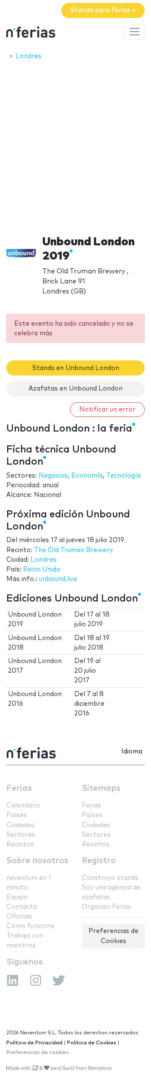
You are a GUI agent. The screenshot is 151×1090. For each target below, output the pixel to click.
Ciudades (20, 825)
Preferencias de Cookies (113, 936)
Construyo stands (110, 878)
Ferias (19, 788)
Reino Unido (41, 569)
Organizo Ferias (106, 907)
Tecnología (123, 476)
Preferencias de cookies (37, 1052)
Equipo (17, 897)
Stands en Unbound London (75, 368)
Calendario (23, 805)
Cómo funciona (30, 926)
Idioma (131, 751)
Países (16, 815)
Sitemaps (101, 788)
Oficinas (19, 916)
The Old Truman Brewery (73, 550)
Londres (44, 560)
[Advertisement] (75, 145)
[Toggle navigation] (134, 32)
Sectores (20, 835)
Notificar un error (107, 409)
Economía (87, 476)
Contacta (21, 907)
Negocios (53, 476)
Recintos (20, 844)
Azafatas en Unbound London (75, 389)
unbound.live (58, 579)
